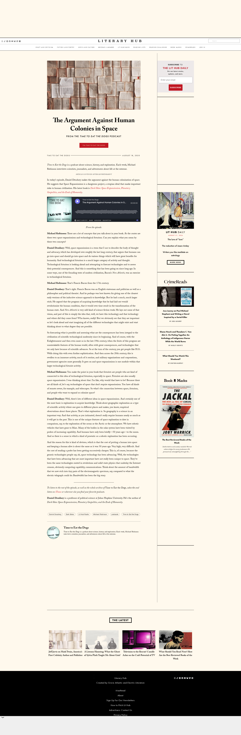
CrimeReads (190, 47)
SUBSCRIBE (175, 88)
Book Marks (176, 47)
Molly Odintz (177, 345)
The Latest (120, 620)
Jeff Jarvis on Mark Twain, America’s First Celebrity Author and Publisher (65, 654)
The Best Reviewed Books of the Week (176, 441)
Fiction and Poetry (65, 47)
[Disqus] (94, 570)
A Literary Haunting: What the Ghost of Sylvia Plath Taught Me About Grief (102, 654)
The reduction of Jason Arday (175, 245)
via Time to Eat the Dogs (94, 145)
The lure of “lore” (176, 239)
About (120, 695)
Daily (175, 232)
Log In (202, 47)
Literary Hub (120, 41)
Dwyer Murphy (176, 363)
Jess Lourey (177, 321)
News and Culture (86, 47)
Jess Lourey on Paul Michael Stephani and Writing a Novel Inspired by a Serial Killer (175, 314)
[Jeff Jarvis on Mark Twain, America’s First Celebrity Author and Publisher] (65, 646)
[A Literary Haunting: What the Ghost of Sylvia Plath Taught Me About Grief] (102, 646)
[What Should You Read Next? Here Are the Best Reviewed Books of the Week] (175, 646)
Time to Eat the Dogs (58, 155)
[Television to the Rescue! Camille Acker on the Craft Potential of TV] (138, 646)
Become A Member (106, 47)
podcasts (115, 514)
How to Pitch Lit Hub (120, 705)
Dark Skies (70, 514)
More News (175, 262)
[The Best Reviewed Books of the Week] (177, 411)
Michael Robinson (100, 514)
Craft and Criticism (44, 47)
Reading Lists (139, 47)
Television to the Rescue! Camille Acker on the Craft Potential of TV (139, 654)
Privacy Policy (120, 714)
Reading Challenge (158, 47)
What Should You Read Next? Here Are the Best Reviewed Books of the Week (175, 655)
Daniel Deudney (55, 514)
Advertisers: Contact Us (120, 710)
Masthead (120, 690)
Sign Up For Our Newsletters (120, 700)
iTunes (58, 492)
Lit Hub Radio (124, 47)
